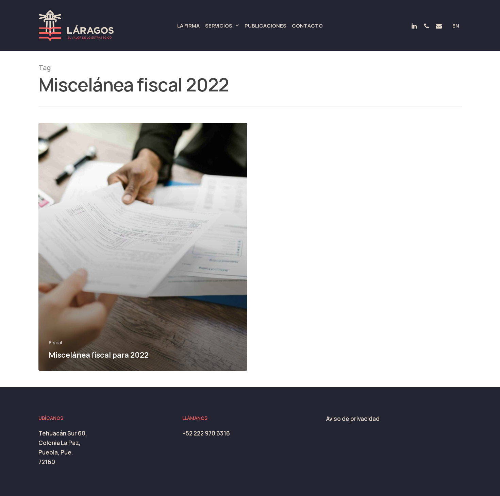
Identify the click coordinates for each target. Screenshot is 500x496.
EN (455, 25)
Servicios (218, 25)
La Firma (188, 25)
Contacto (307, 25)
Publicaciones (265, 25)
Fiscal (55, 342)
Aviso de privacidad (353, 419)
